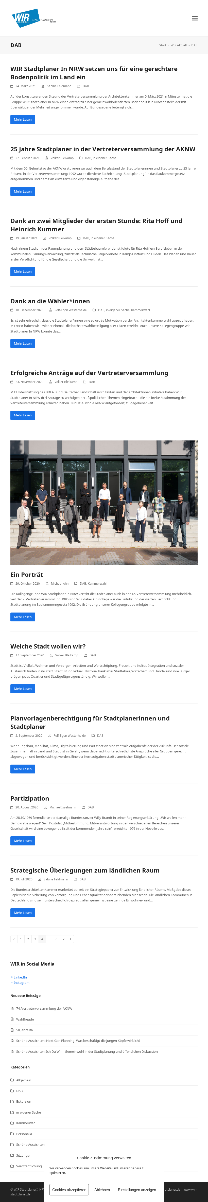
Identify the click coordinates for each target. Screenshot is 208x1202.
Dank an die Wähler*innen (50, 301)
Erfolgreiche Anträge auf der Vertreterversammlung (89, 372)
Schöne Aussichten (30, 1144)
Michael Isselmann (62, 807)
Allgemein (23, 1080)
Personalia (24, 1134)
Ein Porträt (26, 574)
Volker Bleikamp (62, 158)
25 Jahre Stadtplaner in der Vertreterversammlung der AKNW (102, 149)
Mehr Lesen (23, 119)
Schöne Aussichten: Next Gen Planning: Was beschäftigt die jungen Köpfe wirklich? (78, 1040)
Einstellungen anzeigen (137, 1190)
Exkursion (23, 1101)
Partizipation (29, 798)
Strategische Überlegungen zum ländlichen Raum (85, 870)
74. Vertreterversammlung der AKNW (44, 1008)
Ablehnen (102, 1190)
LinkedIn (20, 977)
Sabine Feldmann (59, 86)
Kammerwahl (140, 310)
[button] (195, 18)
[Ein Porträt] (104, 502)
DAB (86, 86)
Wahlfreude (25, 1019)
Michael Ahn (59, 583)
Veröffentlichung (29, 1166)
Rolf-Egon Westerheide (71, 310)
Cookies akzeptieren (69, 1190)
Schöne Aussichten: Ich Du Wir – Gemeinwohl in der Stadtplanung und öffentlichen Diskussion (87, 1051)
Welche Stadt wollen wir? (47, 646)
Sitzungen (23, 1155)
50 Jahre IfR (24, 1030)
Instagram (21, 982)
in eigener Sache (104, 158)
